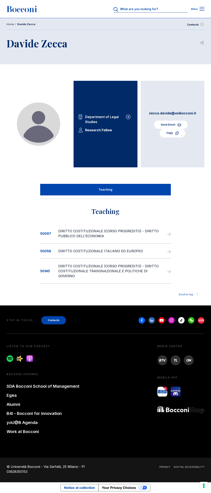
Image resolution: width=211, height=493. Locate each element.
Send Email (168, 124)
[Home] (22, 9)
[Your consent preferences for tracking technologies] (204, 486)
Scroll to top (186, 294)
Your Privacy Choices (119, 488)
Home (10, 24)
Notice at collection (79, 488)
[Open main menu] (201, 9)
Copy (169, 132)
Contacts (193, 24)
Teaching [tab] (105, 189)
